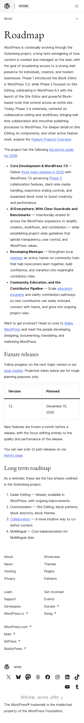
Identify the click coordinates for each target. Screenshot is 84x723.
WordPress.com (18, 627)
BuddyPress (15, 649)
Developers (12, 606)
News (8, 564)
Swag (50, 613)
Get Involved (54, 592)
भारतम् (17, 667)
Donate (51, 606)
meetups (16, 258)
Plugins (49, 571)
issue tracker (13, 371)
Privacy (9, 579)
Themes (50, 564)
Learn (8, 592)
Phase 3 (55, 178)
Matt (9, 634)
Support (10, 599)
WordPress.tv (16, 613)
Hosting (10, 571)
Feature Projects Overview (51, 139)
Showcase (52, 557)
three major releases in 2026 (42, 172)
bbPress (12, 641)
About (8, 18)
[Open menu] (77, 6)
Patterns (50, 579)
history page (13, 455)
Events (49, 599)
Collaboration (20, 519)
